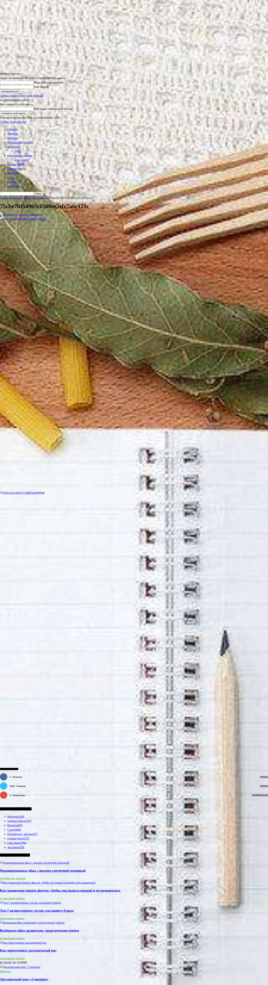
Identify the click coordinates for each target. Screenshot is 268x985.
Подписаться (260, 795)
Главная (12, 129)
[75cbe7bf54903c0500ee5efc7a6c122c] (20, 214)
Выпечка (12, 173)
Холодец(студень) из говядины (28, 197)
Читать (264, 777)
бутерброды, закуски (20, 142)
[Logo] (13, 121)
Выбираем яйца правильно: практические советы (39, 930)
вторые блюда (16, 164)
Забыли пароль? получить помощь (21, 95)
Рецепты (12, 133)
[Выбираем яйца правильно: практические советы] (32, 922)
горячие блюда (16, 168)
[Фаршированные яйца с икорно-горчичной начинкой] (34, 862)
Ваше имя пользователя (48, 82)
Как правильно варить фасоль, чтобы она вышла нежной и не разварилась (60, 890)
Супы (10, 177)
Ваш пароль (41, 86)
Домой (4, 197)
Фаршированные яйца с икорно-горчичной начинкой (43, 871)
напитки (12, 138)
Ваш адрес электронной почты (53, 108)
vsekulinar (13, 186)
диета (18, 151)
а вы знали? (22, 159)
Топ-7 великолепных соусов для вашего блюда (37, 911)
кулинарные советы (19, 155)
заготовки (13, 146)
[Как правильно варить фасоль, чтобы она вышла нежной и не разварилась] (48, 882)
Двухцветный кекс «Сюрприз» (24, 979)
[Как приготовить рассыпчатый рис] (23, 942)
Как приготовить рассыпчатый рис (28, 950)
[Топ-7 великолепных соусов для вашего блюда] (30, 902)
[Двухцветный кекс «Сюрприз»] (20, 967)
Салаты (12, 181)
